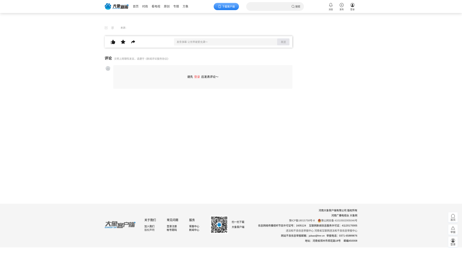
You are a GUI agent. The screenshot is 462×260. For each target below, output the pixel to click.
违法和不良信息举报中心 (300, 230)
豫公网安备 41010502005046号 (339, 220)
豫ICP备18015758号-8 (302, 220)
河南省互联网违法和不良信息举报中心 (335, 230)
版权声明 (149, 229)
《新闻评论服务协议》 (157, 58)
